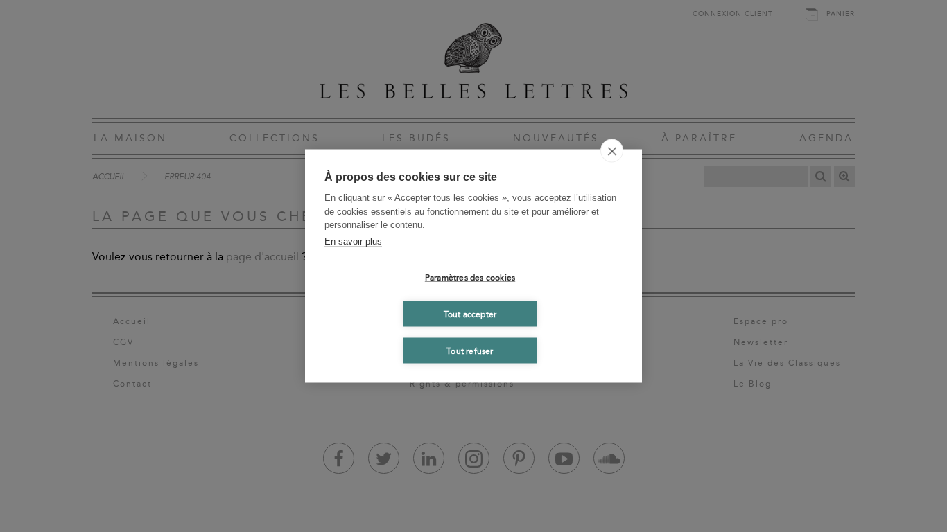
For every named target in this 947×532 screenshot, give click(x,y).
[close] (611, 151)
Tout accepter (470, 314)
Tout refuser (469, 350)
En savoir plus (353, 241)
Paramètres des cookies (470, 277)
